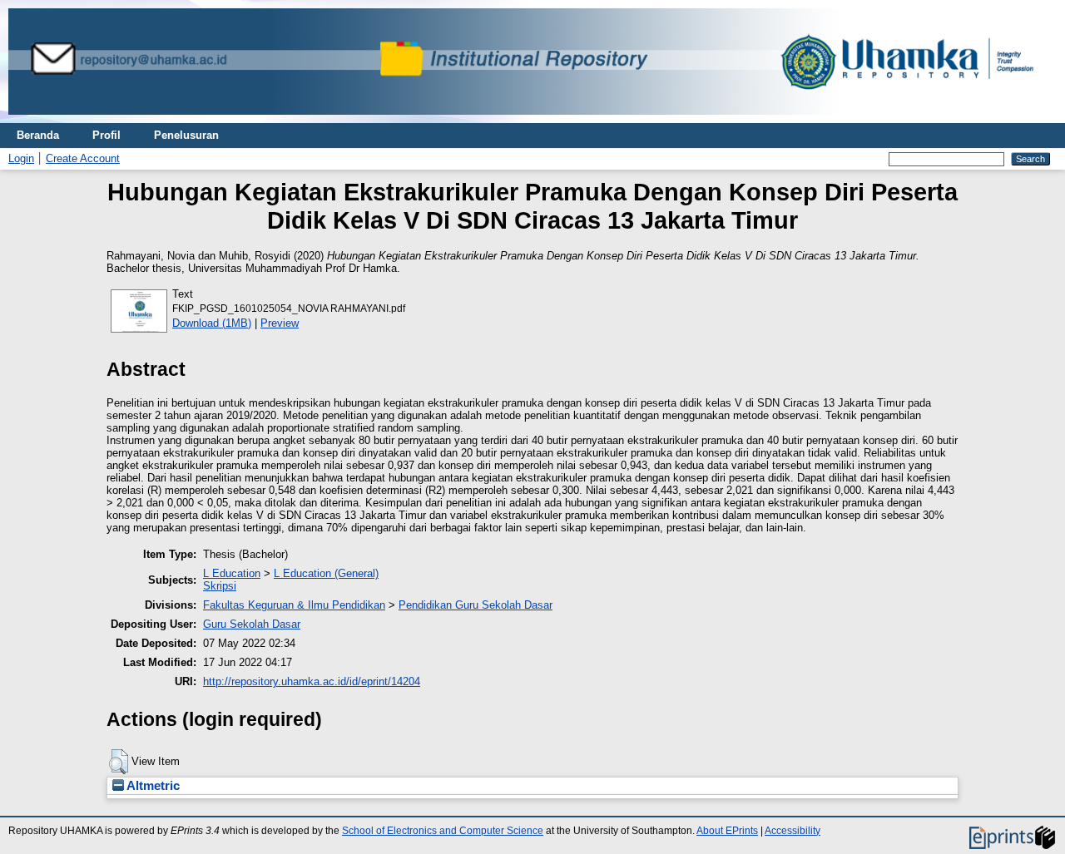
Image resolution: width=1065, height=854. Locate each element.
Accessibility (792, 831)
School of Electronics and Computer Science (442, 831)
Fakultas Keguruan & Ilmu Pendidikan (294, 605)
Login (21, 158)
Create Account (83, 158)
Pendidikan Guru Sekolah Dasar (475, 605)
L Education (231, 573)
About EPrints (727, 831)
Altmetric (152, 785)
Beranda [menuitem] (38, 135)
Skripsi (219, 586)
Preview (279, 323)
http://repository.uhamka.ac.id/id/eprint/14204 (311, 681)
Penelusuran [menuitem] (186, 135)
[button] (118, 761)
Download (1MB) (211, 323)
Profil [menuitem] (106, 135)
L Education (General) (326, 573)
